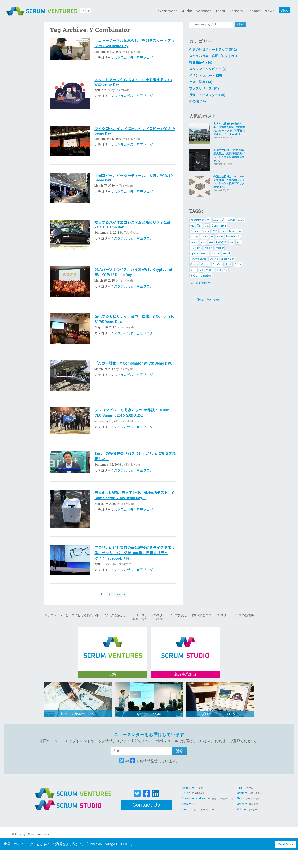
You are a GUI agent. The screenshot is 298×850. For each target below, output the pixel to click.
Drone (204, 236)
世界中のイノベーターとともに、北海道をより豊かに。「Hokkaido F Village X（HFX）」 (69, 844)
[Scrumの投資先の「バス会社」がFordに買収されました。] (70, 462)
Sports (194, 264)
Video (209, 270)
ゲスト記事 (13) (200, 82)
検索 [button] (240, 24)
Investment (166, 11)
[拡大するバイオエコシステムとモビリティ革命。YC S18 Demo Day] (70, 235)
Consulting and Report (208, 798)
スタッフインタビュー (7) (208, 69)
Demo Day (235, 231)
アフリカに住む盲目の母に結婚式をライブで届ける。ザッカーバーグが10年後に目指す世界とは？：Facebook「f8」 (134, 553)
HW (231, 242)
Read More (285, 844)
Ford (203, 242)
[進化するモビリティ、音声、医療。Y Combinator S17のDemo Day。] (70, 328)
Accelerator (197, 220)
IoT (238, 242)
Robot (226, 253)
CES (207, 225)
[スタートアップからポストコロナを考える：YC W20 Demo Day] (70, 93)
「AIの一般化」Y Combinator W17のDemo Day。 (134, 363)
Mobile (209, 247)
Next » (120, 594)
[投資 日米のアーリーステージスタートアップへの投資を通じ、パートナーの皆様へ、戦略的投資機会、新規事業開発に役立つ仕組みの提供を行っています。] (112, 643)
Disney (194, 236)
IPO (192, 248)
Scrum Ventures (208, 299)
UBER (193, 270)
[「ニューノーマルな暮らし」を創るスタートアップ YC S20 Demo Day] (70, 49)
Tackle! (192, 804)
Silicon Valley (227, 259)
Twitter (238, 264)
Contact (254, 11)
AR (192, 225)
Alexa (216, 220)
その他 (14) (197, 101)
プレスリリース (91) (204, 88)
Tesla (229, 264)
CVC (215, 231)
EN (82, 10)
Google (221, 242)
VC (201, 270)
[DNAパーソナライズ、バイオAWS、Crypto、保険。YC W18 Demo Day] (70, 281)
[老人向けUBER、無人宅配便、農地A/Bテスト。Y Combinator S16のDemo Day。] (70, 509)
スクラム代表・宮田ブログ (133, 58)
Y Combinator (200, 275)
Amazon (228, 220)
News (270, 11)
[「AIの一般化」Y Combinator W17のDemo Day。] (70, 375)
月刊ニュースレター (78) (207, 95)
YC (226, 269)
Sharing (213, 258)
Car (199, 225)
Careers (236, 11)
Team (220, 11)
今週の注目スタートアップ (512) (213, 49)
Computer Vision (200, 231)
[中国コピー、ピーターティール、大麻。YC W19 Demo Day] (70, 188)
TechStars (218, 264)
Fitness (194, 242)
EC (212, 236)
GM (211, 242)
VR (219, 270)
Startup (205, 264)
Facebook (233, 236)
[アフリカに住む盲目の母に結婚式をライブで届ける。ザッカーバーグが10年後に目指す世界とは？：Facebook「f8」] (70, 560)
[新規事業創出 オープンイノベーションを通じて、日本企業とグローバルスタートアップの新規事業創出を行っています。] (185, 643)
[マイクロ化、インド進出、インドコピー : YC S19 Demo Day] (70, 141)
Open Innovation (199, 253)
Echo (220, 236)
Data (223, 231)
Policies (247, 809)
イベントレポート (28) (205, 75)
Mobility (220, 248)
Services (204, 11)
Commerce (219, 225)
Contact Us (146, 805)
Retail (215, 253)
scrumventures (198, 259)
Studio (186, 11)
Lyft (199, 247)
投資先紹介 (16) (200, 62)
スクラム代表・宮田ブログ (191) (213, 56)
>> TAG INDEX (200, 283)
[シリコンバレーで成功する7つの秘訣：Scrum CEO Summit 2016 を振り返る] (70, 420)
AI (208, 219)
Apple (241, 220)
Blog (284, 10)
